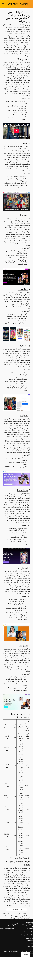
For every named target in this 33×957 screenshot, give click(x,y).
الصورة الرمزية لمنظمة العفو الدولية (16, 909)
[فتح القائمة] (3, 4)
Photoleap (22, 490)
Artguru (23, 645)
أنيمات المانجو (29, 922)
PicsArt (24, 215)
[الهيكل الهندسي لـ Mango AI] (0, 928)
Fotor (25, 143)
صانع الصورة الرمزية (19, 93)
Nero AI (23, 345)
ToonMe (23, 289)
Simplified (22, 568)
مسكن (28, 913)
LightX (24, 415)
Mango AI (22, 59)
